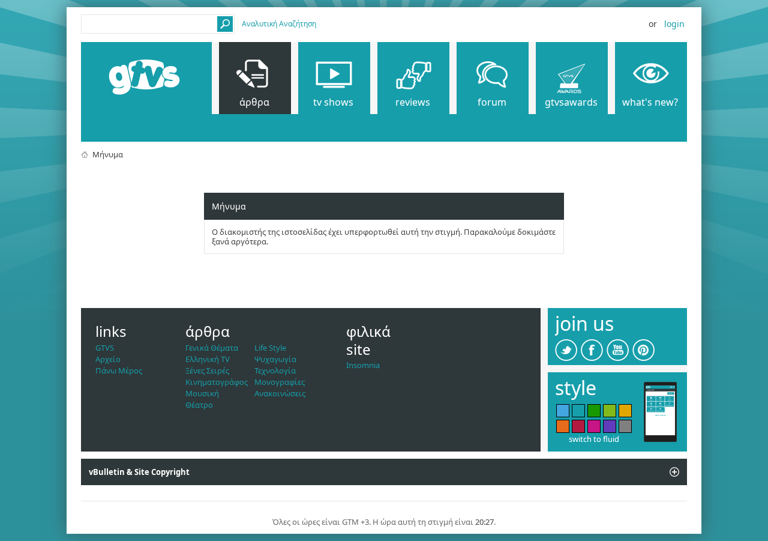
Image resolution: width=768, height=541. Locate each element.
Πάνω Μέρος (118, 370)
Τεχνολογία (275, 370)
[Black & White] (625, 426)
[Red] (578, 426)
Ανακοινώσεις (279, 393)
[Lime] (609, 410)
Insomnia (363, 365)
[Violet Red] (594, 426)
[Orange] (562, 426)
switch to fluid (594, 439)
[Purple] (609, 426)
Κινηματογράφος (216, 381)
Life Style (270, 347)
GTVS (104, 347)
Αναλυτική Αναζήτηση (279, 24)
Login (674, 23)
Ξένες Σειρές (207, 370)
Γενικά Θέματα (211, 347)
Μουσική (202, 393)
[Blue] (562, 410)
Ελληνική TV (207, 359)
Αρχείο (108, 359)
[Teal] (578, 410)
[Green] (594, 410)
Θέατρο (199, 404)
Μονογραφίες (279, 381)
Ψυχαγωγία (275, 359)
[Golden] (625, 410)
